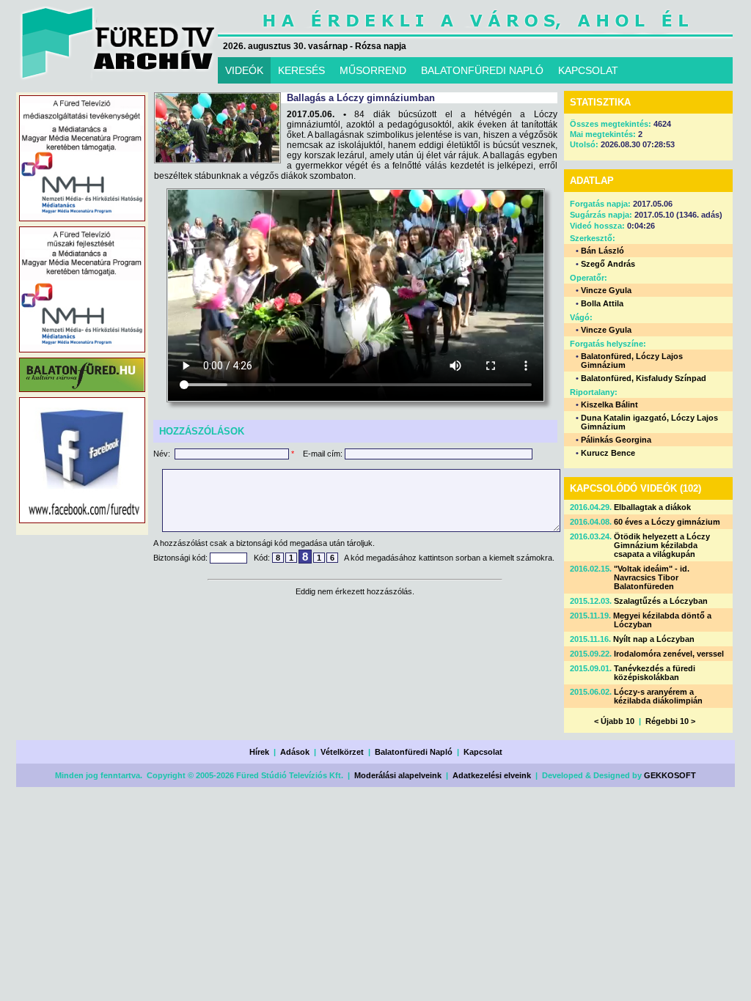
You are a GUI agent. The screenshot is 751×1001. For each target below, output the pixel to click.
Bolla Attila (602, 303)
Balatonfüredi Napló (414, 751)
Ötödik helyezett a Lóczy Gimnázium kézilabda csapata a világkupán (662, 545)
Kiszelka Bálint (609, 404)
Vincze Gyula (606, 290)
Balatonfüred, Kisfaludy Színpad (643, 378)
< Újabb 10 (614, 721)
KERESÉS (301, 70)
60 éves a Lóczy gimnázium (667, 521)
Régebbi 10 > (670, 721)
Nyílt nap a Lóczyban (654, 639)
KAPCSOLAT (588, 70)
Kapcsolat (483, 751)
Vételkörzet (342, 751)
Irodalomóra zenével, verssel (669, 653)
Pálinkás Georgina (616, 439)
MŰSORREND (373, 70)
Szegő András (608, 263)
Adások (294, 751)
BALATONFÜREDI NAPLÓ (482, 70)
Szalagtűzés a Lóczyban (661, 600)
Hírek (259, 751)
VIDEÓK (244, 70)
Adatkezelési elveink (492, 775)
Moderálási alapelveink (398, 775)
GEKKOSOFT (670, 775)
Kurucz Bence (608, 452)
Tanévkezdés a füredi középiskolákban (654, 673)
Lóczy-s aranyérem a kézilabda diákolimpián (658, 696)
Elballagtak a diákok (652, 507)
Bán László (602, 250)
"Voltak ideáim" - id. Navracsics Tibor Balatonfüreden (651, 577)
